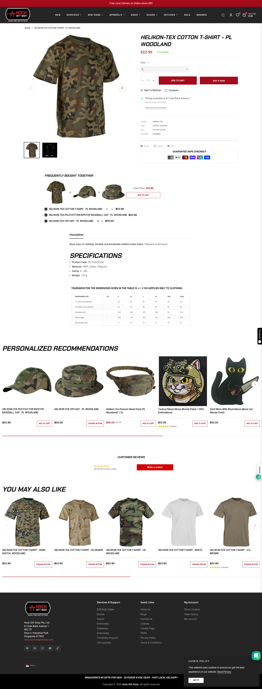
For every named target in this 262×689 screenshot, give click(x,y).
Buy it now (219, 81)
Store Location (192, 609)
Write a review (155, 467)
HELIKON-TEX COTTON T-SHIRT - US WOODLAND (126, 552)
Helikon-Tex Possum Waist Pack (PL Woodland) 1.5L (125, 411)
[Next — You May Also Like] (255, 525)
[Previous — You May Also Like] (7, 525)
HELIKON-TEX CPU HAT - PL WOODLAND (71, 221)
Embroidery (103, 623)
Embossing (103, 633)
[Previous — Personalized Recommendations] (7, 384)
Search (100, 619)
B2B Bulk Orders (105, 609)
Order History (191, 614)
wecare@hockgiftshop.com (38, 639)
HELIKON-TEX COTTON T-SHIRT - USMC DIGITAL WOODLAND (24, 552)
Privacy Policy (148, 637)
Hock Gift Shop (130, 684)
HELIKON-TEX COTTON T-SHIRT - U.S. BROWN (230, 552)
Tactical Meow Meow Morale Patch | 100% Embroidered (181, 411)
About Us (145, 609)
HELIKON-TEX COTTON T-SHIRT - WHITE (180, 550)
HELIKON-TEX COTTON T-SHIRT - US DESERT (78, 550)
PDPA (144, 633)
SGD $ (32, 666)
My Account (190, 619)
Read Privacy (224, 671)
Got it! (196, 680)
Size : (145, 62)
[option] (76, 86)
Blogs (144, 614)
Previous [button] (30, 88)
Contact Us (146, 619)
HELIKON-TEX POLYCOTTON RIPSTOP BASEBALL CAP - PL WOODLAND (88, 214)
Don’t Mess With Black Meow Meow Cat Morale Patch (231, 411)
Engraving (102, 628)
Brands (100, 614)
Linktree (145, 623)
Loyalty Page (148, 628)
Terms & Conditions (151, 642)
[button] (224, 15)
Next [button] (122, 88)
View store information (155, 107)
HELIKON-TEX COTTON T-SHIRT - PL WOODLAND (75, 209)
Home (27, 28)
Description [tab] (77, 234)
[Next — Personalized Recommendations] (255, 384)
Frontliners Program (107, 637)
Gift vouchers (104, 642)
